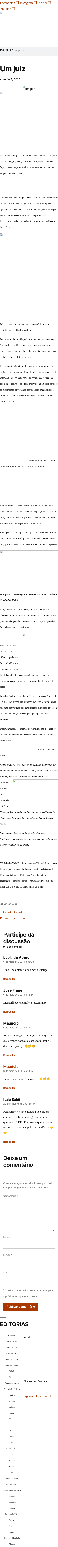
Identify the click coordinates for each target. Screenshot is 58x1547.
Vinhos (12, 1544)
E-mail (7, 1255)
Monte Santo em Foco (12, 1490)
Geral (12, 1454)
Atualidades (12, 1341)
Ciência (12, 1377)
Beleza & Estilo (12, 1353)
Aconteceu (12, 1335)
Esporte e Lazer (12, 1431)
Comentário (10, 1196)
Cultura (12, 1407)
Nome (7, 1237)
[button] (29, 55)
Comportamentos (12, 1383)
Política (12, 1520)
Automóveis (12, 1347)
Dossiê (12, 1419)
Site (5, 1272)
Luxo (12, 1472)
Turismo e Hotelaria (12, 1538)
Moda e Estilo (12, 1484)
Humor (12, 1460)
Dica (12, 1413)
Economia (12, 1425)
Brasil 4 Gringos (11, 1359)
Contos (12, 1395)
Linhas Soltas (11, 1466)
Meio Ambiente (12, 1478)
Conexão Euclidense (12, 1389)
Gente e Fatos (11, 1448)
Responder (9, 979)
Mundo (12, 1496)
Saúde (11, 1532)
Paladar (12, 1508)
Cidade (12, 1371)
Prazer (11, 1526)
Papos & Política (12, 1514)
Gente (12, 1443)
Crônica (12, 1401)
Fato (12, 1437)
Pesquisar (6, 50)
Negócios (12, 1502)
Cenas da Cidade (12, 1365)
